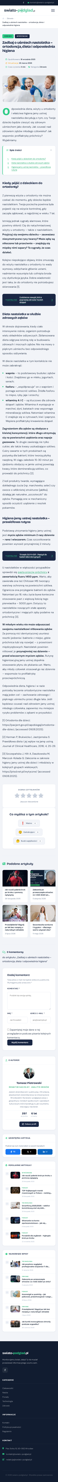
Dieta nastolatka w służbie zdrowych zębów (29, 163)
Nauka (5, 1392)
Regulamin (6, 1431)
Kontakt (5, 1422)
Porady (5, 1397)
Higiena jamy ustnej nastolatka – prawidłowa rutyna (29, 168)
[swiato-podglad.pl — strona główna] (19, 10)
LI (46, 1151)
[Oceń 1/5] (17, 795)
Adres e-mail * (37, 1013)
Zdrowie (10, 18)
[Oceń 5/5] (41, 795)
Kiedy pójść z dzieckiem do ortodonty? (27, 158)
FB (14, 1151)
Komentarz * (13, 988)
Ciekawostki (7, 1388)
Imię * (9, 1013)
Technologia (7, 1401)
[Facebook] (24, 3)
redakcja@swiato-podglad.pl (19, 1459)
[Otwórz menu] (53, 10)
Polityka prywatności (11, 1427)
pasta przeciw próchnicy (32, 572)
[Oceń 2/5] (23, 795)
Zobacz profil (30, 1124)
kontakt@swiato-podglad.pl (42, 2)
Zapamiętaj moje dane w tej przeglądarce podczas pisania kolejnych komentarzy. (29, 1033)
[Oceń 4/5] (35, 795)
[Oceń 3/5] (29, 795)
